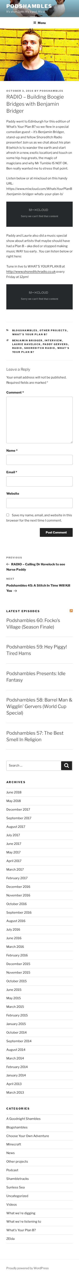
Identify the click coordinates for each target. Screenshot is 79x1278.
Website (12, 494)
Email (11, 472)
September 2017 (18, 818)
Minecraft (13, 1144)
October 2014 (16, 1032)
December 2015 (18, 964)
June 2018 (13, 792)
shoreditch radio (39, 348)
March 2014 (15, 1058)
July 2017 (13, 835)
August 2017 (15, 827)
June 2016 (13, 938)
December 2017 (18, 809)
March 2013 (15, 1092)
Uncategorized (17, 1196)
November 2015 (18, 972)
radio (17, 348)
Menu (42, 23)
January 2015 (16, 1024)
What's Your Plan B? (30, 334)
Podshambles (29, 6)
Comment (15, 392)
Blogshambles (25, 330)
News (10, 1153)
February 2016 (17, 955)
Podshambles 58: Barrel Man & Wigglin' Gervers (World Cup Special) (39, 706)
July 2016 (13, 929)
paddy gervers (55, 344)
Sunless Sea (15, 1187)
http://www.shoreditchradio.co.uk (31, 272)
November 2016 (18, 895)
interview (53, 340)
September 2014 (19, 1041)
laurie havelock (26, 344)
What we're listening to (23, 1221)
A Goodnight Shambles (23, 1119)
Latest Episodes (23, 611)
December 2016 (18, 887)
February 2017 (17, 878)
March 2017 (15, 869)
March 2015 (15, 1007)
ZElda (10, 1239)
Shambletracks (17, 1179)
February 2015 (17, 1015)
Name (11, 451)
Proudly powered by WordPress (27, 1268)
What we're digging (20, 1213)
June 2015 (13, 990)
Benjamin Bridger (27, 340)
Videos (11, 1204)
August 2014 (15, 1050)
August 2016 (15, 921)
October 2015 (16, 981)
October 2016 (16, 904)
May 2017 (13, 852)
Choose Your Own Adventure (27, 1136)
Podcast (12, 1170)
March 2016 (15, 947)
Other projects (53, 330)
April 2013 (14, 1084)
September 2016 (19, 912)
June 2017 (13, 844)
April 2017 (13, 861)
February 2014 (17, 1067)
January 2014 (16, 1075)
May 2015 (13, 998)
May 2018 (13, 801)
